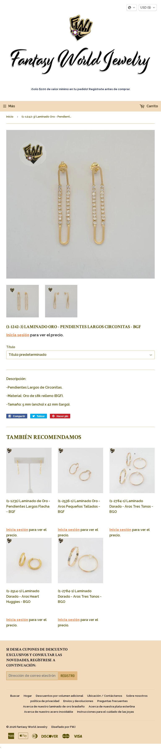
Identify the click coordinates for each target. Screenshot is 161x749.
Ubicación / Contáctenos (104, 695)
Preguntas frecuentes (112, 701)
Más (11, 106)
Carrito (152, 106)
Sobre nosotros (137, 695)
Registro (68, 676)
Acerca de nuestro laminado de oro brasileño (54, 706)
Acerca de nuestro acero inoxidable (48, 711)
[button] (131, 7)
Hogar (28, 695)
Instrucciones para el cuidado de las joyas (105, 711)
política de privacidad (44, 701)
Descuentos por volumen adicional (59, 695)
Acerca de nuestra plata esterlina (112, 706)
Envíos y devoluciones (78, 701)
